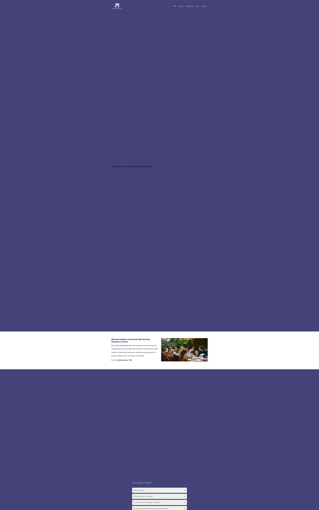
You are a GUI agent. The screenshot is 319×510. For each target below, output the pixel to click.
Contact (204, 6)
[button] (183, 6)
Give (197, 6)
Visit (174, 6)
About (180, 6)
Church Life (189, 6)
